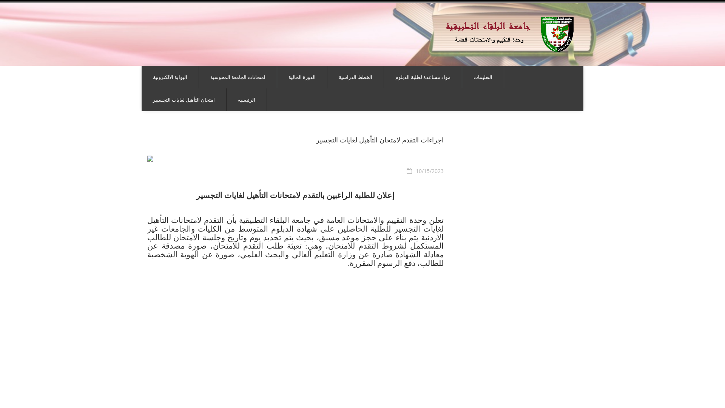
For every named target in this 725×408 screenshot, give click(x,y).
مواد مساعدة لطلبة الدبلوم (422, 77)
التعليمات (483, 77)
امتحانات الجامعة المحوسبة (237, 77)
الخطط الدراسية (355, 77)
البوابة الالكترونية (170, 77)
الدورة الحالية (302, 77)
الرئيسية (246, 99)
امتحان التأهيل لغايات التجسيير (184, 99)
